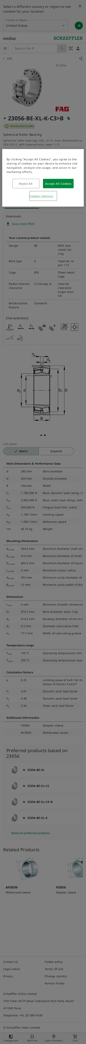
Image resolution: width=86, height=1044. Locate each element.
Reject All (26, 184)
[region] (43, 178)
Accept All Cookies (58, 184)
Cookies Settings (41, 196)
